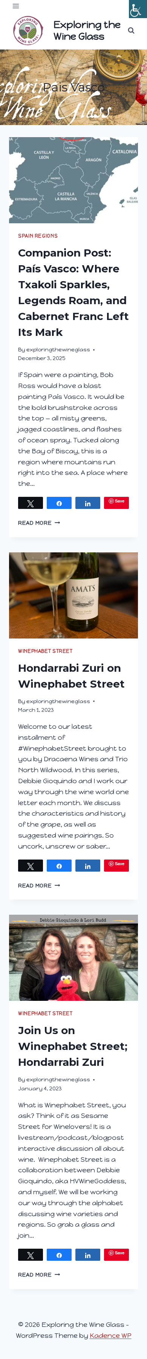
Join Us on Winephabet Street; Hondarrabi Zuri (72, 1046)
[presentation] (73, 180)
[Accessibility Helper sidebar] (138, 9)
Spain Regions (38, 236)
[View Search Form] (131, 30)
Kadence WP (111, 1335)
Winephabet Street (45, 651)
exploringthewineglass (58, 349)
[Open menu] (16, 6)
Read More (39, 522)
